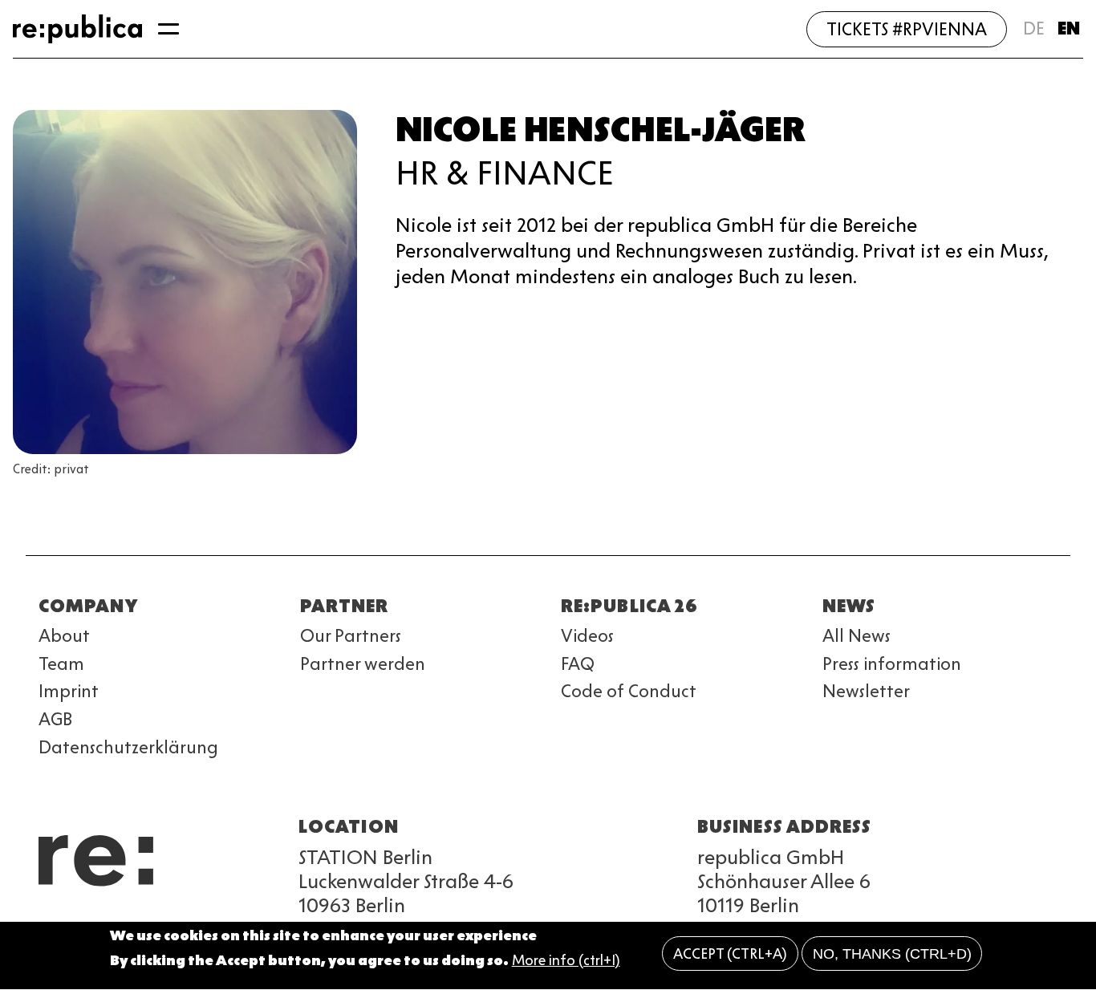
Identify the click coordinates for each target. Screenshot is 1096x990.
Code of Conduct (628, 691)
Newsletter (866, 691)
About (64, 636)
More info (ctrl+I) (566, 960)
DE (1034, 28)
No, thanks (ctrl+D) (892, 954)
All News (856, 636)
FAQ (578, 664)
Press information (891, 664)
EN (1068, 28)
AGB (55, 719)
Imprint (69, 691)
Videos (587, 636)
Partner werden (362, 664)
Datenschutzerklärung (128, 747)
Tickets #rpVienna (906, 29)
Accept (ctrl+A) (730, 954)
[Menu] (168, 29)
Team (61, 664)
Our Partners (350, 636)
